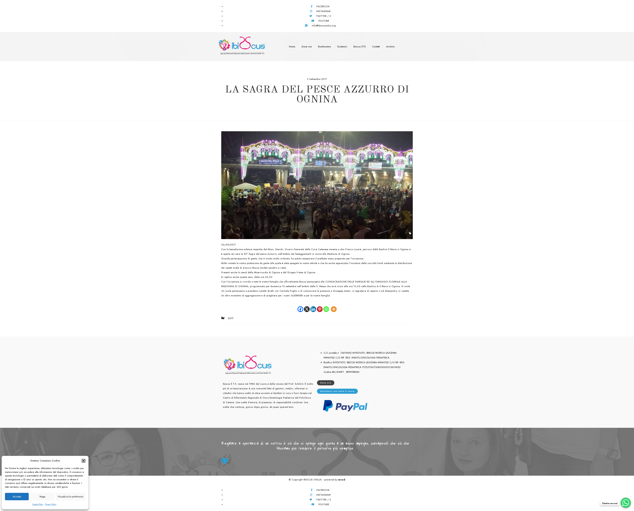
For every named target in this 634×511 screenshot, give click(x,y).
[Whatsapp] (326, 306)
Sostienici (342, 46)
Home (292, 46)
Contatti (376, 46)
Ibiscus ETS (359, 46)
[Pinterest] (320, 306)
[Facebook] (300, 306)
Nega (42, 496)
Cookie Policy (37, 504)
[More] (334, 306)
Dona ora (307, 46)
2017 (230, 318)
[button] (83, 460)
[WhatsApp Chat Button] (626, 503)
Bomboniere (324, 46)
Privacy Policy (50, 504)
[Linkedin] (313, 306)
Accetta (17, 496)
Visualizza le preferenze (70, 496)
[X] (307, 306)
